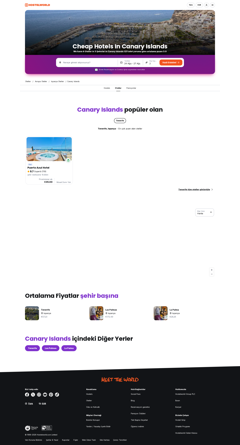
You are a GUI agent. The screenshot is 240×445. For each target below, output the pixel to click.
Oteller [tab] (118, 88)
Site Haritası (105, 440)
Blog (133, 400)
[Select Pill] (206, 4)
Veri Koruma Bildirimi (33, 440)
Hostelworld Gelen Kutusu (186, 433)
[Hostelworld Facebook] (27, 395)
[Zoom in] (212, 270)
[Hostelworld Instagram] (39, 395)
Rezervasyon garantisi (140, 407)
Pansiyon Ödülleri (138, 413)
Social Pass (135, 394)
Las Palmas (50, 348)
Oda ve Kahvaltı (93, 407)
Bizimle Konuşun (93, 420)
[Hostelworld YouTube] (45, 395)
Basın (177, 400)
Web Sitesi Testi (89, 440)
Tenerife (32, 348)
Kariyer (178, 407)
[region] (120, 242)
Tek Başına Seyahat (139, 420)
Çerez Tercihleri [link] (120, 440)
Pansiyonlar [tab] (131, 88)
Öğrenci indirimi (137, 426)
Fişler (76, 440)
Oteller (89, 400)
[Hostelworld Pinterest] (51, 395)
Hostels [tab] (107, 88)
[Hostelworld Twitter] (33, 395)
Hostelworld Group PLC (185, 394)
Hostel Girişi (180, 420)
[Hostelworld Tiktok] (57, 395)
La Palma (69, 348)
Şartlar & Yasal (52, 440)
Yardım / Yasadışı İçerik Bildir (98, 426)
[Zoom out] (212, 274)
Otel (30, 164)
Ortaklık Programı (182, 426)
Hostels (89, 394)
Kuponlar (66, 440)
